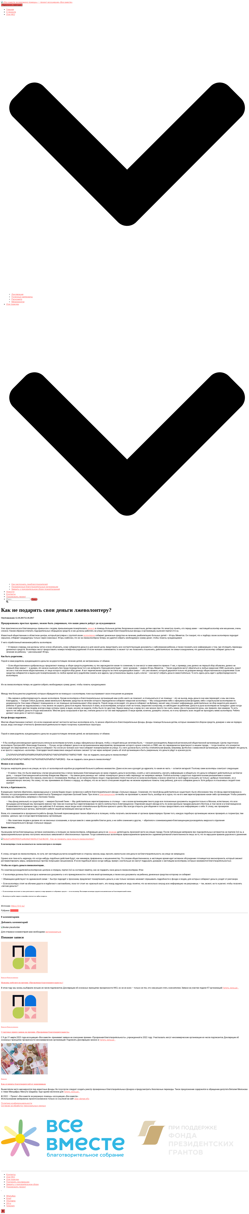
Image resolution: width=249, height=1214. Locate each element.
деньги (91, 628)
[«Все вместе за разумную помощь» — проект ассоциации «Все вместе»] (36, 2)
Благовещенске (107, 794)
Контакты (11, 594)
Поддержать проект (16, 596)
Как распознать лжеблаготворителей (29, 584)
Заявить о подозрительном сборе (22, 1184)
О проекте (11, 12)
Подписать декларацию (17, 1182)
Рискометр (16, 299)
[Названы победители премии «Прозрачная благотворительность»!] (24, 972)
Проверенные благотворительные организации (34, 587)
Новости (10, 591)
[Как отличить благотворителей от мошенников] (24, 1073)
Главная (10, 9)
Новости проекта (12, 977)
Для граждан (12, 1179)
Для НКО (10, 1177)
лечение (113, 832)
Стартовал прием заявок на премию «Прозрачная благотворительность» (35, 1032)
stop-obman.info (81, 1099)
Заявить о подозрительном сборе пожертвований (35, 589)
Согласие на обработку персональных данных (23, 1106)
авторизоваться (53, 932)
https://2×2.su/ (18, 906)
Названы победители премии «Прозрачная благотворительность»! (32, 983)
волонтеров (89, 635)
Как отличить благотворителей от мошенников (23, 1084)
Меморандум (17, 302)
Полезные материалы (22, 297)
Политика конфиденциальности (16, 1103)
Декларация (17, 294)
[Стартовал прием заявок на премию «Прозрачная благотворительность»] (24, 1021)
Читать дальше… (230, 988)
